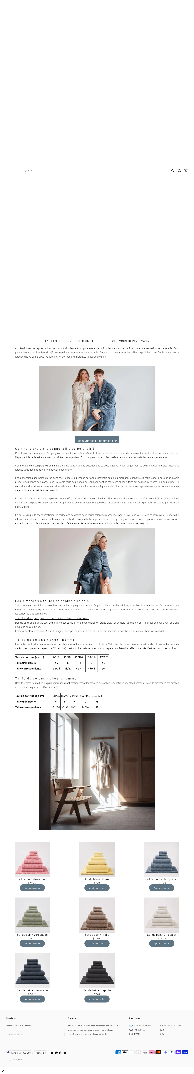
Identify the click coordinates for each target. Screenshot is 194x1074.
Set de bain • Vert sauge (32, 934)
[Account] (179, 170)
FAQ (162, 1030)
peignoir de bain (60, 453)
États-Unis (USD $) (20, 1052)
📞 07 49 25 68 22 (137, 1030)
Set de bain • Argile (97, 934)
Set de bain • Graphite (97, 990)
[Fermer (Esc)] (3, 1070)
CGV (162, 1034)
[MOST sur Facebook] (52, 1052)
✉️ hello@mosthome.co (140, 1025)
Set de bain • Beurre (97, 879)
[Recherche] (172, 170)
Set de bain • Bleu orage (32, 990)
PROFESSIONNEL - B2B (171, 1025)
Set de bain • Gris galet (161, 934)
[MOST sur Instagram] (60, 1052)
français (40, 1052)
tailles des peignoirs (70, 514)
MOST (20, 1060)
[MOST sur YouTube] (64, 1052)
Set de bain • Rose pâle (32, 879)
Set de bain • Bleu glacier (162, 879)
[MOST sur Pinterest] (56, 1052)
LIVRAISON (134, 1034)
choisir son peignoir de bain (42, 465)
